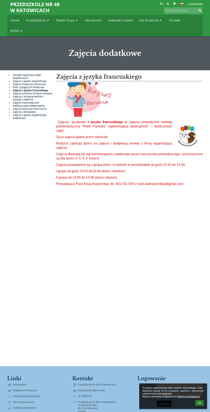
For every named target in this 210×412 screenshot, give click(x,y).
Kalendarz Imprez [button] (120, 20)
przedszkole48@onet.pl (91, 390)
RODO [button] (14, 31)
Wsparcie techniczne (25, 390)
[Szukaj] (200, 10)
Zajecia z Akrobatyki (24, 111)
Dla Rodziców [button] (149, 20)
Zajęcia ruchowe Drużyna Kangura (32, 93)
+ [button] (162, 3)
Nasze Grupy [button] (65, 20)
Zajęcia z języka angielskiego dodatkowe (30, 116)
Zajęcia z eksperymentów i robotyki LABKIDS (28, 98)
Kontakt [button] (174, 20)
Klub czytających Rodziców (28, 87)
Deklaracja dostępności (26, 396)
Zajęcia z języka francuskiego (30, 90)
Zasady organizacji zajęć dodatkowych (27, 76)
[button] (174, 3)
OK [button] (199, 403)
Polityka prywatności (25, 407)
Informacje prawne (24, 402)
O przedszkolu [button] (36, 20)
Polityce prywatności (188, 396)
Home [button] (14, 20)
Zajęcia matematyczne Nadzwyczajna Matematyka (29, 104)
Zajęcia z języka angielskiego (30, 81)
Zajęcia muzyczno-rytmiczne (29, 84)
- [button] (169, 3)
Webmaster (19, 384)
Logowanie (195, 4)
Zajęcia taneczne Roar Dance (30, 108)
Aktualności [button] (93, 20)
